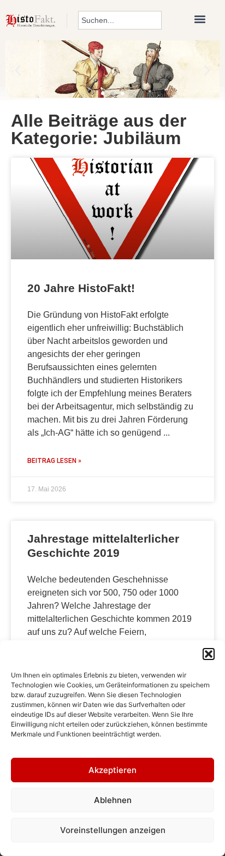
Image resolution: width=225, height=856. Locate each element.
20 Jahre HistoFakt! (81, 288)
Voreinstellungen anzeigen (112, 830)
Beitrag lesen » (54, 461)
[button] (208, 654)
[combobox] (120, 20)
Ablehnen (113, 800)
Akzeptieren (112, 770)
